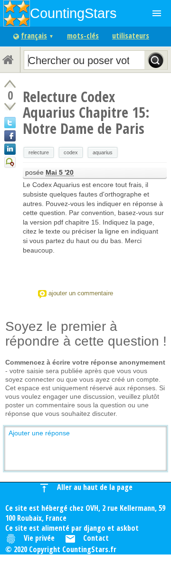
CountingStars (73, 13)
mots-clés (83, 35)
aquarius (103, 152)
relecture (38, 152)
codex (71, 152)
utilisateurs (130, 35)
